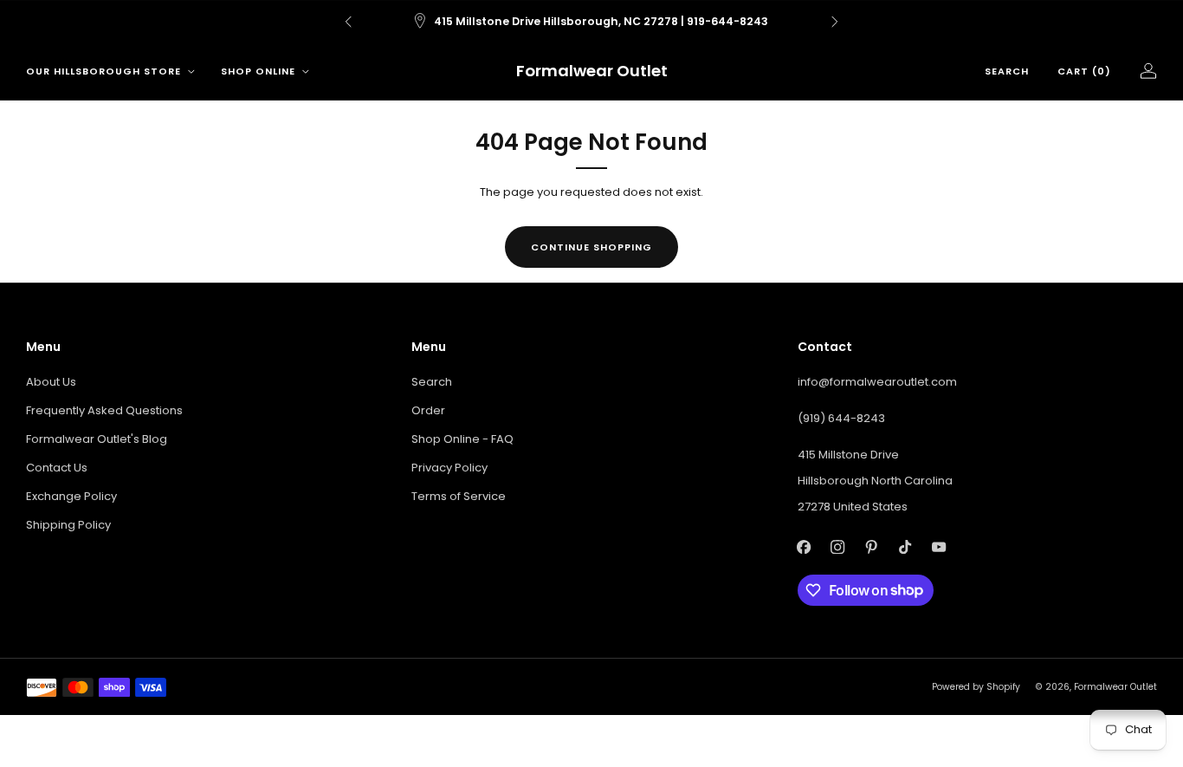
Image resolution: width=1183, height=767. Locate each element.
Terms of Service (458, 496)
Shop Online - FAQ (462, 439)
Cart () (1084, 71)
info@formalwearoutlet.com (877, 382)
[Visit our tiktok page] (905, 547)
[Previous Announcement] (348, 21)
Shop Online (258, 71)
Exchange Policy (71, 496)
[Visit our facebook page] (804, 547)
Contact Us (56, 467)
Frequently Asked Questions (104, 410)
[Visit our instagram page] (838, 547)
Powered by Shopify (976, 686)
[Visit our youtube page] (939, 547)
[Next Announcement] (835, 21)
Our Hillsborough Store (103, 71)
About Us (51, 382)
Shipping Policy (68, 525)
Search (1007, 71)
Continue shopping (591, 247)
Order (428, 410)
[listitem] (591, 21)
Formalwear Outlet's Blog (96, 439)
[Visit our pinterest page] (872, 547)
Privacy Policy (449, 467)
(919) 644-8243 (841, 418)
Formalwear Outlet (592, 71)
